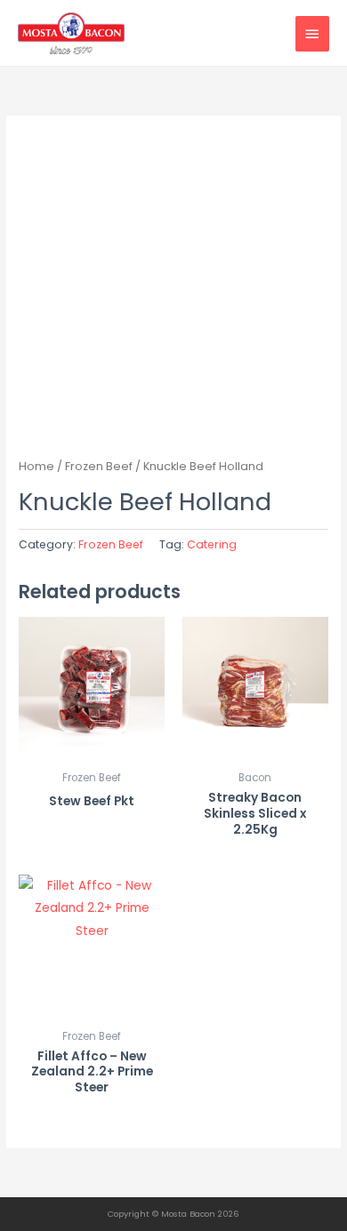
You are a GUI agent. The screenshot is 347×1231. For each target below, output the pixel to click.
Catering (212, 544)
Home (36, 466)
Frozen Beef (99, 466)
